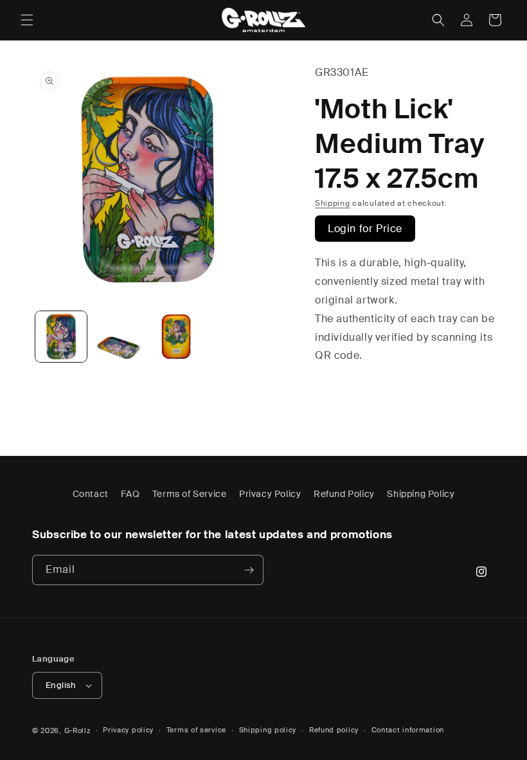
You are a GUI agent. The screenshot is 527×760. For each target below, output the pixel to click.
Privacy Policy (270, 494)
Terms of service (196, 729)
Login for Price (365, 228)
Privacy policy (128, 729)
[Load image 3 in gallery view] (176, 337)
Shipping (332, 203)
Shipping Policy (420, 494)
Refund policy (334, 729)
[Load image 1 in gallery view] (61, 337)
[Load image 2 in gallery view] (119, 337)
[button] (27, 20)
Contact (91, 494)
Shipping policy (268, 729)
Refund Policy (344, 494)
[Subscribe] (249, 570)
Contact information (407, 729)
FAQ (130, 494)
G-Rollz (77, 730)
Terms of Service (189, 494)
